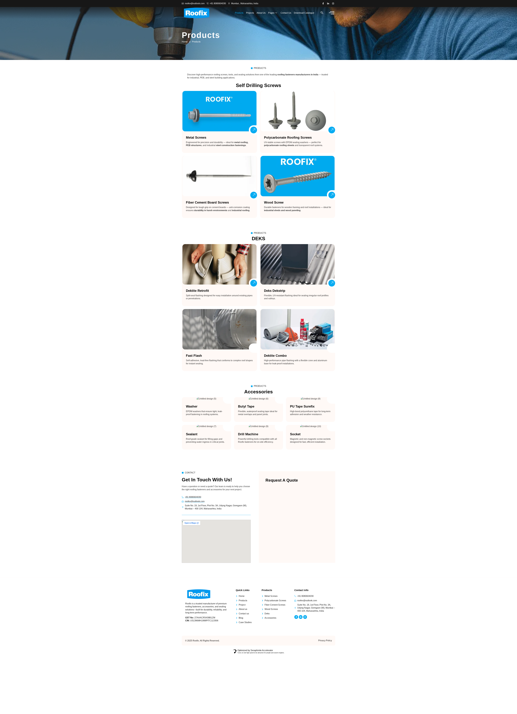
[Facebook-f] (323, 3)
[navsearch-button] (322, 13)
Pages (271, 13)
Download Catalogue (304, 13)
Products (239, 13)
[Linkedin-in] (328, 3)
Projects (250, 13)
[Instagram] (333, 3)
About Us (261, 13)
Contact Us (286, 13)
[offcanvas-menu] (331, 12)
